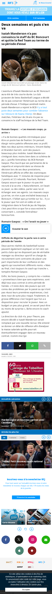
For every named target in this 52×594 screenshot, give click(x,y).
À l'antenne (39, 18)
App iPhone (19, 550)
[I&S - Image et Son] (31, 567)
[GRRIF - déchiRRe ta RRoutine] (20, 567)
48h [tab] (4, 438)
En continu (14, 18)
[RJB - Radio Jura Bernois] (20, 562)
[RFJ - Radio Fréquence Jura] (42, 562)
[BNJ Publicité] (9, 562)
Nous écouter (46, 3)
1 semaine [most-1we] (12, 438)
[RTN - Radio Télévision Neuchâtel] (31, 562)
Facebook (5, 540)
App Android (32, 550)
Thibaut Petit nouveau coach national (22, 461)
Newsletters (46, 540)
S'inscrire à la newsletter (26, 497)
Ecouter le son (20, 228)
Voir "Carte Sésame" (13, 517)
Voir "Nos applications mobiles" (39, 517)
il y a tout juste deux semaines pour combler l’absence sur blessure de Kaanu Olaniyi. (24, 110)
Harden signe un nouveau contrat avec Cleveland (22, 421)
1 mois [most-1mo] (22, 438)
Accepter (26, 590)
